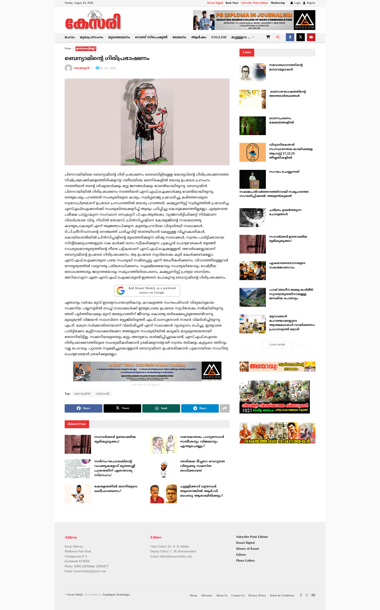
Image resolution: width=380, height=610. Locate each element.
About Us (222, 595)
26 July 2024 (108, 68)
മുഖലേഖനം (119, 37)
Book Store (232, 3)
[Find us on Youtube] (311, 37)
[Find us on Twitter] (300, 37)
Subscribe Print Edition (254, 3)
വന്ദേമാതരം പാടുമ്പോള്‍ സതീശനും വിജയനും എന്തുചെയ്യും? (202, 441)
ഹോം (70, 37)
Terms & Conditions (282, 595)
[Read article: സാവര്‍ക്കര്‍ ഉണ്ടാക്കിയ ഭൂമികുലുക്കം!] (78, 444)
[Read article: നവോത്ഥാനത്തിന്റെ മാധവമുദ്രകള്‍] (252, 72)
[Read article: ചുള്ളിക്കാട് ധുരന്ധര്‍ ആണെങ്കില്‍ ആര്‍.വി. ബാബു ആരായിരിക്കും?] (163, 493)
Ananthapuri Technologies (116, 595)
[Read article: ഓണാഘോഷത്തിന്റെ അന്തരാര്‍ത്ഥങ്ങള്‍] (252, 99)
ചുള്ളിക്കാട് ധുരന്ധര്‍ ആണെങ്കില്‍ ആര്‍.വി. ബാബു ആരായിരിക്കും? (201, 491)
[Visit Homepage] (93, 20)
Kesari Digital (215, 3)
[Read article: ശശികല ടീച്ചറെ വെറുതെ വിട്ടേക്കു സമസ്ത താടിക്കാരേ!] (163, 468)
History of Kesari (247, 549)
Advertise (206, 595)
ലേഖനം (179, 37)
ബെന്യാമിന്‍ (82, 394)
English (219, 37)
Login (296, 3)
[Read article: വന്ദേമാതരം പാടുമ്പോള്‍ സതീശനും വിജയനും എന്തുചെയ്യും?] (163, 444)
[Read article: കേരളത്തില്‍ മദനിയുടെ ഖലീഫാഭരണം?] (78, 493)
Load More (277, 344)
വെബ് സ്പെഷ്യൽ (151, 37)
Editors (241, 555)
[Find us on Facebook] (290, 37)
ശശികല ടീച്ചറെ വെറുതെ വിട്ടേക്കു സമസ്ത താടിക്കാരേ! (202, 466)
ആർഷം (198, 37)
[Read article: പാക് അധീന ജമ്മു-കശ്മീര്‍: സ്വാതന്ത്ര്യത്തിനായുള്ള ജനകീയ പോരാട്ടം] (252, 297)
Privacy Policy (257, 595)
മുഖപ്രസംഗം (91, 37)
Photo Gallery (245, 561)
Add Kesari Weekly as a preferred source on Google (152, 290)
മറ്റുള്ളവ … (240, 37)
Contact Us (238, 595)
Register (310, 3)
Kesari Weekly (75, 595)
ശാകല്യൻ (81, 68)
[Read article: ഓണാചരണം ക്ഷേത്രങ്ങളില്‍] (252, 125)
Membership (278, 3)
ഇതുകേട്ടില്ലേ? (86, 48)
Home (68, 48)
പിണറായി (103, 394)
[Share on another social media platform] (225, 408)
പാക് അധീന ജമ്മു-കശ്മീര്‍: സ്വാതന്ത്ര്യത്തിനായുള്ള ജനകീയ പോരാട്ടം (291, 294)
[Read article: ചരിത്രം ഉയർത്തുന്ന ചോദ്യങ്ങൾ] (252, 217)
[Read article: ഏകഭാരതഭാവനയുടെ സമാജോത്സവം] (252, 270)
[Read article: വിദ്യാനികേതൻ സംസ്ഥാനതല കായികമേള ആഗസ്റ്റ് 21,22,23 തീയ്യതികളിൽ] (252, 152)
